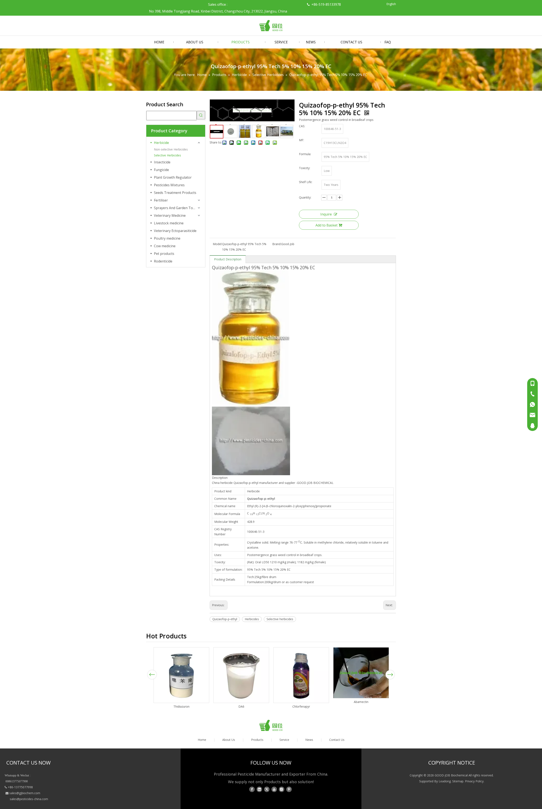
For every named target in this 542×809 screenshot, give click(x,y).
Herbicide (161, 142)
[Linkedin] (259, 789)
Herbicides (252, 619)
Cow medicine (165, 246)
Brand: (276, 244)
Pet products (164, 253)
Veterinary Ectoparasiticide (175, 230)
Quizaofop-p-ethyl (224, 619)
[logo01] (271, 725)
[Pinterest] (289, 789)
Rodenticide (163, 261)
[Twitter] (267, 789)
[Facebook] (252, 789)
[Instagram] (281, 789)
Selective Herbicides (167, 155)
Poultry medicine (167, 238)
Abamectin (361, 702)
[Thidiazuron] (181, 675)
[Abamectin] (361, 672)
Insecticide (162, 162)
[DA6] (241, 675)
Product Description (227, 259)
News (309, 740)
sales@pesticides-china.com (29, 799)
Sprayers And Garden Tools (176, 208)
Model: (217, 244)
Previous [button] (152, 674)
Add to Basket (326, 225)
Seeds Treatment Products (175, 192)
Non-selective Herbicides (171, 149)
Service (284, 740)
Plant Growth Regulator (173, 177)
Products (257, 740)
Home (202, 740)
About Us (228, 740)
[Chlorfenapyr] (301, 675)
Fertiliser (161, 200)
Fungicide (161, 169)
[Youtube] (274, 789)
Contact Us (336, 740)
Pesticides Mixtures (169, 185)
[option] (181, 678)
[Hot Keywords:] (201, 115)
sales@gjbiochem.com (24, 793)
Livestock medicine (169, 223)
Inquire (326, 214)
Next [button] (390, 674)
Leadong (445, 781)
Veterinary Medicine (170, 215)
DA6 (241, 706)
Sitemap (457, 781)
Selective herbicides (280, 619)
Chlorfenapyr (301, 706)
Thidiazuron (181, 706)
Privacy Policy (474, 781)
